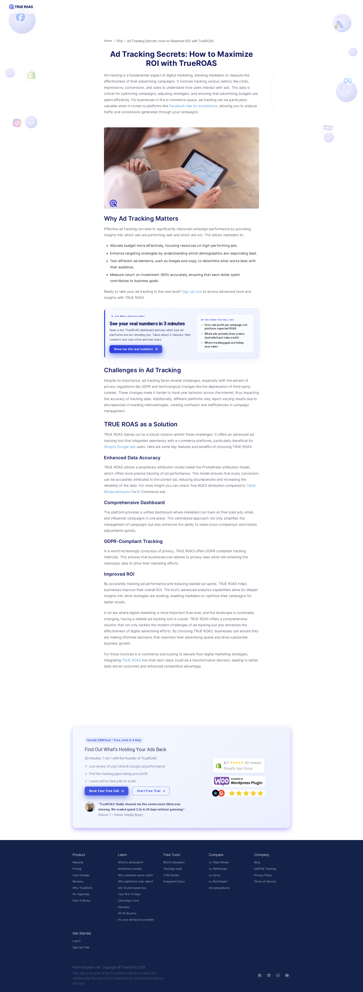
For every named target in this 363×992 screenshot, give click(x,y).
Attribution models (130, 868)
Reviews (78, 881)
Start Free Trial (148, 791)
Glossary (124, 907)
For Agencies (81, 894)
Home (108, 41)
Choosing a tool (128, 900)
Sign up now (192, 292)
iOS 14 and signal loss (132, 887)
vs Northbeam (218, 881)
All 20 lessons (127, 913)
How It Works (81, 900)
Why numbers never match (135, 875)
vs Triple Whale (219, 862)
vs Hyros (215, 875)
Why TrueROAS (82, 887)
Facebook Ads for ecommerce (193, 106)
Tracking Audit (172, 868)
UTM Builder (171, 875)
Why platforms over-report (135, 881)
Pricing (77, 868)
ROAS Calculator (174, 862)
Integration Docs (174, 881)
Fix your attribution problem (136, 919)
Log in (77, 940)
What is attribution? (130, 862)
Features (78, 862)
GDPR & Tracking (265, 868)
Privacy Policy (263, 875)
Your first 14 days (129, 894)
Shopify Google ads (120, 447)
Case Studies (81, 875)
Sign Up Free (81, 947)
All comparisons (219, 887)
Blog (119, 41)
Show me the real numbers (133, 349)
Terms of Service (265, 881)
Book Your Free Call (104, 791)
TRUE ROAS (131, 660)
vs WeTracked (218, 868)
